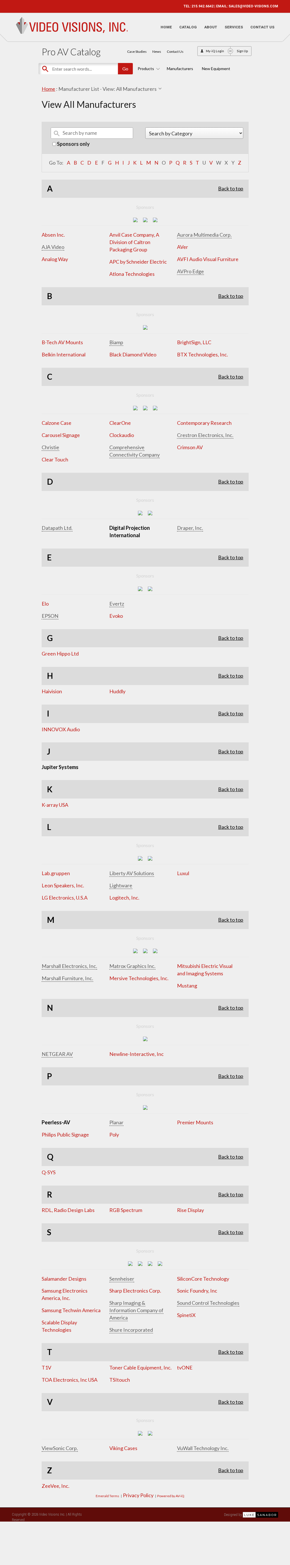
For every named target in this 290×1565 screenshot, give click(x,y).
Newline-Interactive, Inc (136, 1054)
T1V (46, 1367)
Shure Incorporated (131, 1330)
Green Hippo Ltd (60, 653)
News (156, 51)
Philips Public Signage (65, 1134)
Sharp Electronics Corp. (135, 1290)
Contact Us (262, 27)
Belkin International (64, 354)
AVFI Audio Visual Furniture (207, 259)
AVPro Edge (190, 271)
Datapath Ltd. (57, 528)
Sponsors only (73, 144)
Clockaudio (121, 435)
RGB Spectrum (125, 1210)
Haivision (52, 691)
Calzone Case (56, 423)
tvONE (185, 1367)
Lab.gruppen (56, 873)
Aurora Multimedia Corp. (204, 235)
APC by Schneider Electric (138, 262)
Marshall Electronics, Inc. (69, 966)
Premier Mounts (195, 1122)
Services (234, 27)
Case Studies (137, 51)
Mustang (187, 985)
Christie (50, 447)
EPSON (50, 616)
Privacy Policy (138, 1495)
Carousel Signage (61, 435)
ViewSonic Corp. (60, 1448)
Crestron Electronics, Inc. (205, 435)
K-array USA (55, 805)
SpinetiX (186, 1315)
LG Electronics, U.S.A (65, 897)
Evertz (116, 603)
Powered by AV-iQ (170, 1496)
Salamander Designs (64, 1279)
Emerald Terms (107, 1496)
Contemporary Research (204, 423)
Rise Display (190, 1210)
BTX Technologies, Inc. (202, 354)
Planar (116, 1122)
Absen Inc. (53, 235)
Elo (45, 603)
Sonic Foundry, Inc (197, 1290)
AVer (182, 247)
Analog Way (55, 259)
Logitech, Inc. (124, 897)
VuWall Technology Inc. (203, 1448)
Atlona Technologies (132, 274)
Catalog (188, 27)
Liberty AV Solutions (131, 873)
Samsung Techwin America (71, 1310)
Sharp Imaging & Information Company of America (136, 1310)
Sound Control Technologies (208, 1303)
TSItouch (119, 1380)
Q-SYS (49, 1172)
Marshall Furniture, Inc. (67, 978)
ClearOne (120, 423)
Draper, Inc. (190, 528)
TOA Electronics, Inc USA (69, 1380)
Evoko (116, 616)
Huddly (117, 691)
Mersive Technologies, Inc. (139, 978)
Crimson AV (190, 447)
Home (166, 27)
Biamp (116, 342)
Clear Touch (55, 459)
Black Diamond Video (132, 354)
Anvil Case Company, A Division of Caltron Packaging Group (134, 242)
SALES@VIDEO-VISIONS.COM (253, 6)
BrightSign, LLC (194, 342)
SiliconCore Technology (203, 1279)
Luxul (183, 873)
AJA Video (53, 247)
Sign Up (242, 51)
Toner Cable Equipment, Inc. (140, 1367)
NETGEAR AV (57, 1054)
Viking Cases (123, 1448)
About (210, 27)
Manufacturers (180, 68)
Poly (114, 1134)
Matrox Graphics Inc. (132, 966)
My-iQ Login (215, 51)
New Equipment (216, 68)
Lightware (120, 885)
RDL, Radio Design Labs (68, 1210)
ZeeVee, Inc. (55, 1486)
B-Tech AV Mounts (62, 342)
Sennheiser (121, 1279)
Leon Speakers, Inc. (63, 885)
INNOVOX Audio (61, 729)
